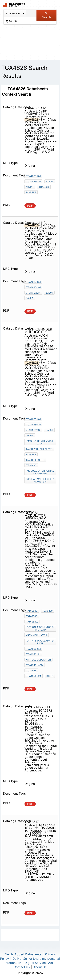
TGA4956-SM (33, 676)
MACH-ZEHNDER (35, 460)
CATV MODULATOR (36, 635)
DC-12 (49, 676)
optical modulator (38, 659)
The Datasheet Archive (14, 5)
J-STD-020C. (33, 292)
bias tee (31, 192)
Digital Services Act (39, 963)
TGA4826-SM (33, 176)
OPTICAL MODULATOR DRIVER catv (40, 628)
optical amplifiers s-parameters (40, 480)
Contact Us (22, 967)
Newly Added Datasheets (23, 954)
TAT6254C (31, 610)
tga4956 (31, 670)
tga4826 (44, 187)
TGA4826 (31, 465)
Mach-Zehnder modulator (40, 442)
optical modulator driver (40, 642)
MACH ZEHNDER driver (39, 449)
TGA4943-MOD (34, 665)
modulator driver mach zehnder (40, 472)
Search (46, 17)
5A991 (49, 181)
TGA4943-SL (33, 654)
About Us (40, 967)
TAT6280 (48, 610)
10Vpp (29, 187)
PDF (30, 205)
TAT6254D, (32, 621)
